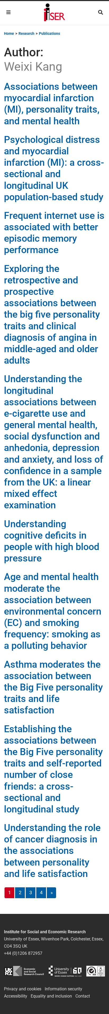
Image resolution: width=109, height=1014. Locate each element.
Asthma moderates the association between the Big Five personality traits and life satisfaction (53, 687)
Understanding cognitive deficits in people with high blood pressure (51, 541)
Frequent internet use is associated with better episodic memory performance (54, 233)
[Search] (100, 12)
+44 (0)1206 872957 (23, 953)
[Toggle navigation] (8, 12)
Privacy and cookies (22, 988)
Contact (82, 996)
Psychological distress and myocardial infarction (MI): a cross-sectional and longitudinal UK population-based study (54, 168)
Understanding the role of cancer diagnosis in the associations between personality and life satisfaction (52, 850)
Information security (63, 988)
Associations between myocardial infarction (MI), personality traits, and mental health (51, 104)
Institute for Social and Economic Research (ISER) (54, 13)
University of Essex (65, 971)
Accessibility (15, 996)
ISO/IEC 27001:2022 (95, 971)
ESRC (24, 971)
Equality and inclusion (51, 996)
